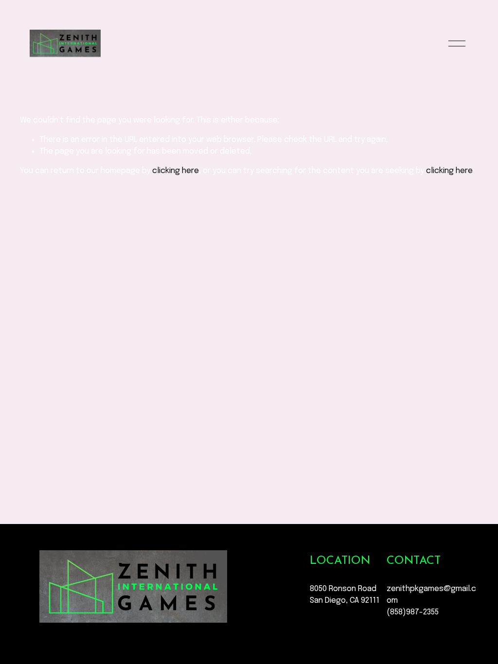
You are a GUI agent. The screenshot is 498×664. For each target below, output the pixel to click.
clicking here (175, 171)
